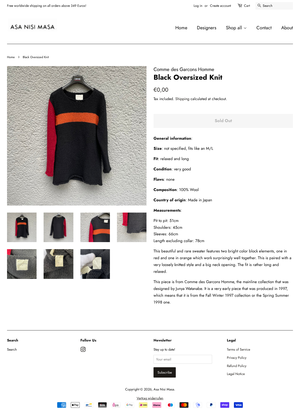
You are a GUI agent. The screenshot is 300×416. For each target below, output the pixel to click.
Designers (206, 27)
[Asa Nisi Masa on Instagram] (83, 350)
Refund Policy (236, 366)
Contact (264, 27)
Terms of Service (238, 349)
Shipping (182, 98)
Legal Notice (236, 373)
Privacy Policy (236, 357)
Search (12, 349)
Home (181, 27)
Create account (220, 5)
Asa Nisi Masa (164, 389)
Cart (247, 5)
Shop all (235, 27)
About (287, 27)
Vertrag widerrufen (150, 398)
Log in (198, 5)
